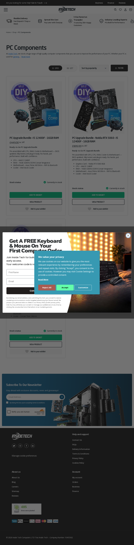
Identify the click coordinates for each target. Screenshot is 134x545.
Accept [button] (65, 287)
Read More (43, 279)
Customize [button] (83, 287)
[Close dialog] (128, 235)
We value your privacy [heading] (51, 256)
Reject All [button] (46, 287)
